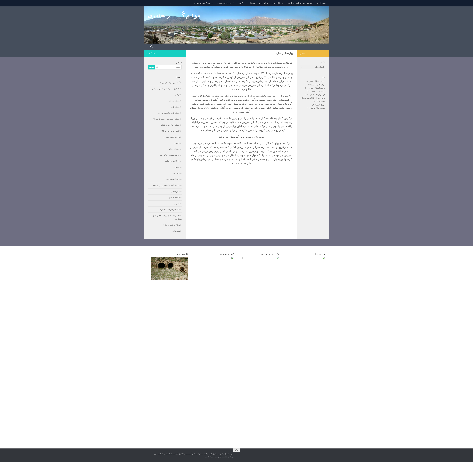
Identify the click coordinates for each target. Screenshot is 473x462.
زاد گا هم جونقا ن (172, 161)
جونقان (252, 3)
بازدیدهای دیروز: (318, 91)
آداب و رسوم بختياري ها (170, 82)
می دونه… (176, 231)
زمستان (176, 167)
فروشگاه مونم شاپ (203, 3)
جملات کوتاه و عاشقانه (170, 125)
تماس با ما (263, 3)
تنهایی (177, 94)
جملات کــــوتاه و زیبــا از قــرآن (166, 119)
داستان (177, 143)
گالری (240, 3)
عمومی (177, 203)
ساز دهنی (176, 173)
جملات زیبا (175, 107)
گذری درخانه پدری (226, 3)
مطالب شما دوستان (171, 225)
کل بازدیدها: (319, 94)
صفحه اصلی (321, 3)
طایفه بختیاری (174, 197)
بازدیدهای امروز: (318, 84)
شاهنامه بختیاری (173, 179)
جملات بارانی (174, 100)
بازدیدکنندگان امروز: (316, 88)
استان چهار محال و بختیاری (300, 3)
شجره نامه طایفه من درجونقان (166, 185)
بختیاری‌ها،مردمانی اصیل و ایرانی (166, 88)
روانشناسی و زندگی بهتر (169, 155)
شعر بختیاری (174, 191)
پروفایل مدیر (277, 3)
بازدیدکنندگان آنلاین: (316, 81)
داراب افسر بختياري (171, 137)
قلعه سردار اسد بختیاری (170, 209)
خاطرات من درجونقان (170, 131)
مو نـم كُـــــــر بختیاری (174, 15)
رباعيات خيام (174, 149)
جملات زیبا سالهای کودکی (169, 113)
